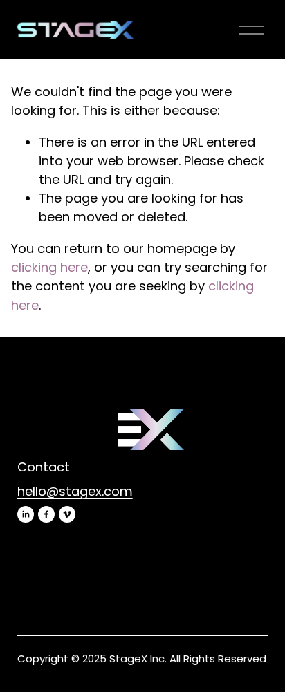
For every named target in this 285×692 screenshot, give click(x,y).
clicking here (49, 267)
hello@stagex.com (75, 491)
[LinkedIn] (25, 514)
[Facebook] (46, 514)
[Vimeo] (67, 514)
